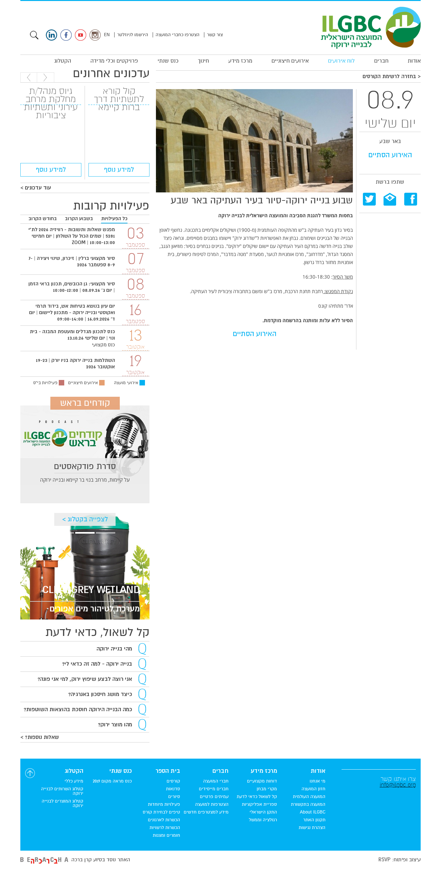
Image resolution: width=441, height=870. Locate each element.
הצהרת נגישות (312, 827)
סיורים (174, 796)
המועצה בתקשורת (308, 804)
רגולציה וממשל (263, 820)
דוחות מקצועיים (262, 781)
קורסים (173, 781)
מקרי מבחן (267, 789)
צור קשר (215, 34)
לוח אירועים (341, 60)
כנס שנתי (168, 60)
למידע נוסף (119, 170)
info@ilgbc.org (398, 784)
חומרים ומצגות (166, 835)
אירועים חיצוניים (290, 60)
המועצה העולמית (309, 796)
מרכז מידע (240, 60)
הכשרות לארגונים (164, 820)
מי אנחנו (317, 781)
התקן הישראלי (263, 812)
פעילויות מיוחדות (164, 804)
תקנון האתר (314, 820)
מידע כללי (74, 781)
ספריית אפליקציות (259, 804)
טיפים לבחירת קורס (161, 812)
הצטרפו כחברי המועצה (178, 34)
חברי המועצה (216, 781)
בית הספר (168, 771)
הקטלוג (62, 60)
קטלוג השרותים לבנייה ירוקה (62, 791)
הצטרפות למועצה (212, 804)
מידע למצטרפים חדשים (206, 812)
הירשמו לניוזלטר (132, 34)
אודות (414, 60)
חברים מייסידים (214, 789)
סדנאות (173, 789)
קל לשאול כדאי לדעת (257, 796)
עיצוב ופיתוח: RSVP (399, 859)
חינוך (203, 60)
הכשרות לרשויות (164, 827)
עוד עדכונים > (35, 188)
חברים (381, 60)
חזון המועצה (313, 789)
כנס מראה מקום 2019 (112, 781)
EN (107, 34)
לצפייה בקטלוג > (85, 519)
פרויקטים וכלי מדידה (114, 60)
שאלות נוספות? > (39, 737)
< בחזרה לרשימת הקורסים (392, 76)
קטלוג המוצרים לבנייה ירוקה (62, 803)
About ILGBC (312, 812)
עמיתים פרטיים (214, 796)
